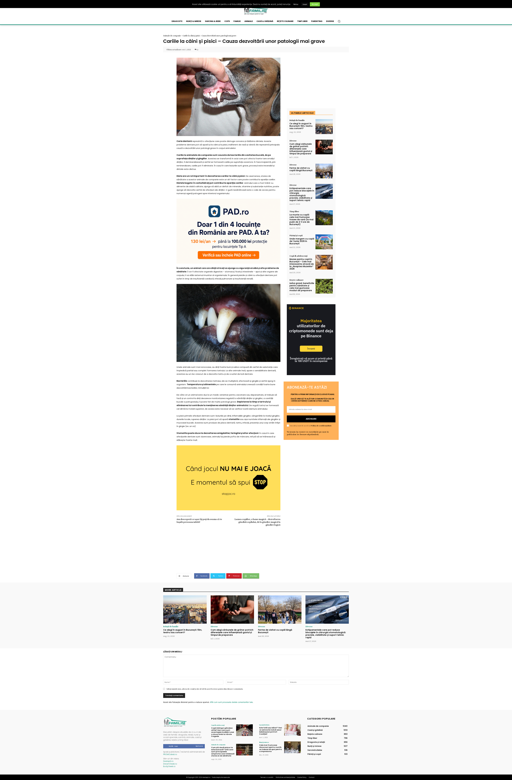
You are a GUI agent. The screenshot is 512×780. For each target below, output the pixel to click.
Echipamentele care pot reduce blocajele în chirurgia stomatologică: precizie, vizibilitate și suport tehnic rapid (301, 194)
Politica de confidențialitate (321, 426)
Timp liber (294, 211)
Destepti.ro (168, 761)
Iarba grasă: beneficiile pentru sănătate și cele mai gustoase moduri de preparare (301, 287)
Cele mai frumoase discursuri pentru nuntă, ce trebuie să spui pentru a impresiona (270, 748)
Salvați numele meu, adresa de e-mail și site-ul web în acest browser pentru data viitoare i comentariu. (205, 689)
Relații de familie (297, 120)
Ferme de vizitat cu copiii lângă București (300, 169)
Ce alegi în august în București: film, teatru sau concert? (300, 126)
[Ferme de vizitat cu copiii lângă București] (324, 171)
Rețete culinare (296, 280)
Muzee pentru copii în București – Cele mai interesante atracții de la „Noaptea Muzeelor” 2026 (301, 264)
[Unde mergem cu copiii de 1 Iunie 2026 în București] (324, 241)
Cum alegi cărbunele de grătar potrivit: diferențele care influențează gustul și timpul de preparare (300, 149)
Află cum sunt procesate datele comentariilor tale (231, 702)
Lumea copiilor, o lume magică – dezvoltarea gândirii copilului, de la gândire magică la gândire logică (257, 522)
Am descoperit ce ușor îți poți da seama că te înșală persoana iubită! (199, 520)
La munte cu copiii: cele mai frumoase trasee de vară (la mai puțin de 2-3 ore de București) (301, 219)
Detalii (305, 4)
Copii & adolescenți (298, 256)
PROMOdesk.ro (170, 754)
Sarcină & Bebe (264, 725)
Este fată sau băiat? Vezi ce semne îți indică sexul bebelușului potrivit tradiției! (270, 730)
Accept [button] (315, 4)
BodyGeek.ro (169, 766)
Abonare (311, 418)
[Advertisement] (228, 549)
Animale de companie (172, 36)
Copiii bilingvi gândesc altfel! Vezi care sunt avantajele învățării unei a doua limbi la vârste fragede (222, 732)
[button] (339, 21)
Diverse (293, 141)
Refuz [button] (295, 4)
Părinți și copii (296, 235)
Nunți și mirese (264, 742)
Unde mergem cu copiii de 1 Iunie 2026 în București (301, 241)
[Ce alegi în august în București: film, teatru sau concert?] (324, 126)
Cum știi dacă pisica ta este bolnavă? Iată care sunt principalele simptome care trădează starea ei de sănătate (222, 751)
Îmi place (199, 746)
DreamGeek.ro (170, 764)
